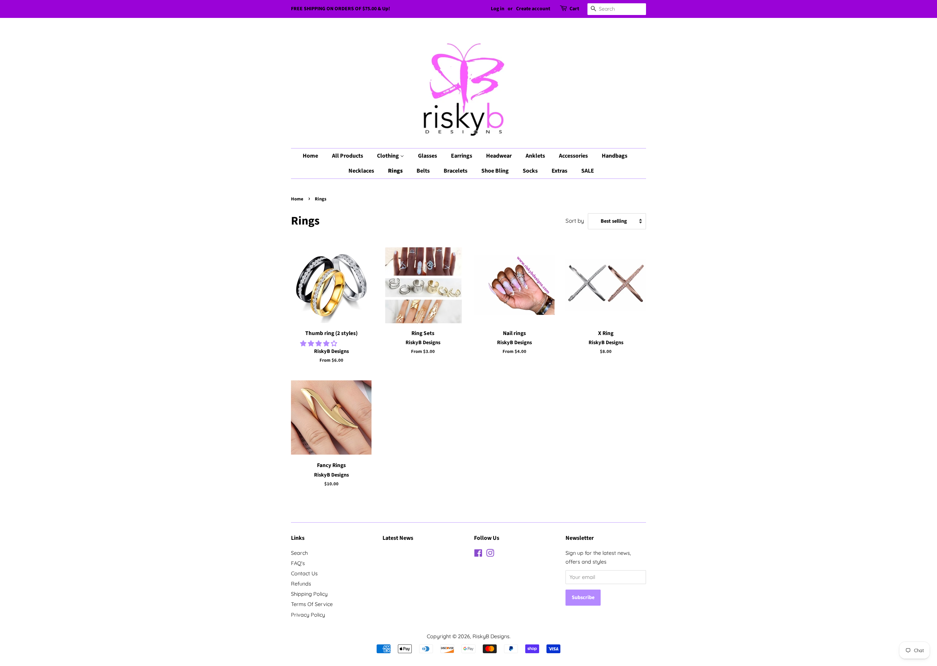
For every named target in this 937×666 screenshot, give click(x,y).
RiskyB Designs (491, 636)
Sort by (574, 220)
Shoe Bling (495, 171)
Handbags (614, 156)
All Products (347, 156)
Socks (530, 171)
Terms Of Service (312, 604)
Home (310, 156)
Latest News (397, 538)
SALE (587, 171)
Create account (533, 8)
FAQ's (298, 563)
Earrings (461, 156)
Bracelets (455, 171)
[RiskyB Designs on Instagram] (490, 554)
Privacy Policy (308, 615)
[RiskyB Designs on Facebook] (478, 554)
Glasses (427, 156)
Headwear (499, 156)
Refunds (301, 583)
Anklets (535, 156)
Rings (395, 171)
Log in (497, 8)
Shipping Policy (309, 594)
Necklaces (361, 171)
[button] (319, 343)
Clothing (388, 156)
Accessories (573, 156)
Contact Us (304, 573)
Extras (559, 171)
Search (299, 553)
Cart (574, 8)
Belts (423, 171)
